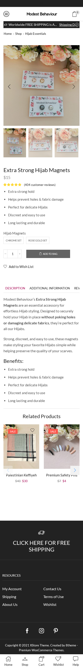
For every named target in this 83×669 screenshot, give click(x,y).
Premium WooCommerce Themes (41, 650)
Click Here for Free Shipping (41, 546)
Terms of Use (53, 596)
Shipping (9, 596)
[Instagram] (41, 3)
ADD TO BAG (50, 253)
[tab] (15, 288)
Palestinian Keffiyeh (21, 475)
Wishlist (49, 604)
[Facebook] (33, 3)
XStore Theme (39, 645)
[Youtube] (49, 3)
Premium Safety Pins (61, 475)
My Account (12, 589)
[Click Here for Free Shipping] (41, 532)
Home (8, 33)
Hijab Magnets (14, 233)
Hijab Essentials (35, 33)
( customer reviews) (40, 185)
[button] (9, 86)
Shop (18, 33)
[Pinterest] (55, 630)
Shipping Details (69, 24)
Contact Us (52, 589)
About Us (10, 604)
